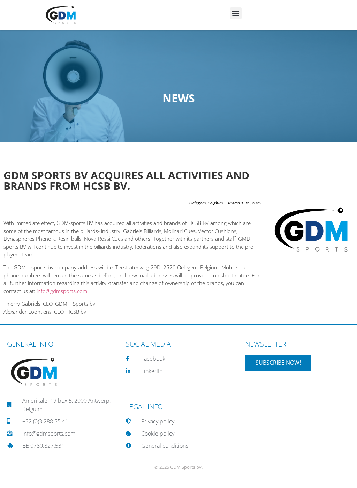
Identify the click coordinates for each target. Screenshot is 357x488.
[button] (236, 13)
